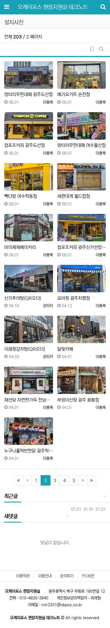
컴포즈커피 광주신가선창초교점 (81, 247)
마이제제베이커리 (20, 247)
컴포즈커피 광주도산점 (24, 145)
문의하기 (67, 576)
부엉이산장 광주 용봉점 (78, 399)
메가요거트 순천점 (73, 94)
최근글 (11, 496)
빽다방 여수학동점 (20, 196)
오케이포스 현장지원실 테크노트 (53, 7)
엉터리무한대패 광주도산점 (28, 94)
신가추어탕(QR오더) (22, 298)
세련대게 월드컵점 (73, 196)
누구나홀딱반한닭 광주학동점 (28, 450)
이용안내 (45, 576)
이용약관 (23, 576)
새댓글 (11, 516)
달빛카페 (65, 349)
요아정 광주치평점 (73, 298)
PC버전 (88, 576)
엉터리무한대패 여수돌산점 (81, 145)
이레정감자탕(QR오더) (24, 349)
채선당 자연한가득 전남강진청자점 (28, 399)
